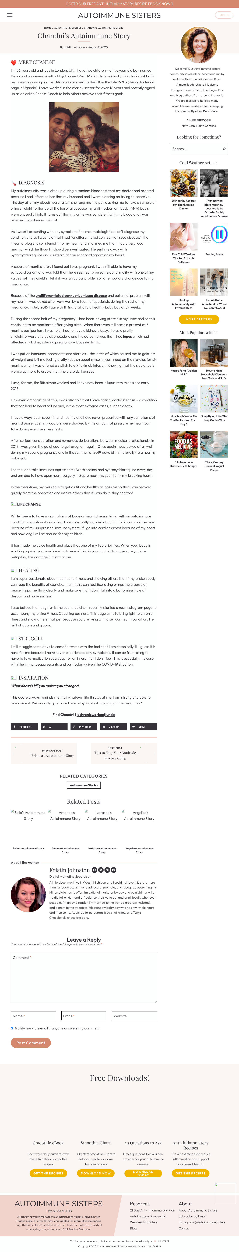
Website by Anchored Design (144, 1246)
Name (19, 1016)
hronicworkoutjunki (97, 714)
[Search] (224, 148)
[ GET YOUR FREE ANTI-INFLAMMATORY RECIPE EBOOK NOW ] (119, 3)
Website (120, 1016)
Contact (185, 1228)
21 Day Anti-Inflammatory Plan (152, 1210)
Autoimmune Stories (84, 785)
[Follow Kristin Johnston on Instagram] (101, 870)
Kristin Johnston (74, 47)
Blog (133, 1228)
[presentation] (28, 827)
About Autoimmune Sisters (198, 1210)
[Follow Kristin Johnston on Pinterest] (114, 870)
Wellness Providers (143, 1222)
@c (79, 714)
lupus (127, 336)
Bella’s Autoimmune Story (28, 848)
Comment (22, 957)
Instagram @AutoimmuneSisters (202, 1222)
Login (224, 15)
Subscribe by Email (192, 1216)
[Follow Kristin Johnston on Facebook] (94, 870)
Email (69, 1016)
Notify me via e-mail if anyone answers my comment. (58, 1028)
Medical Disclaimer (80, 1229)
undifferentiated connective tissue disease (71, 295)
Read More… (211, 111)
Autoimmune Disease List (148, 1216)
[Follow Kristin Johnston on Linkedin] (107, 870)
